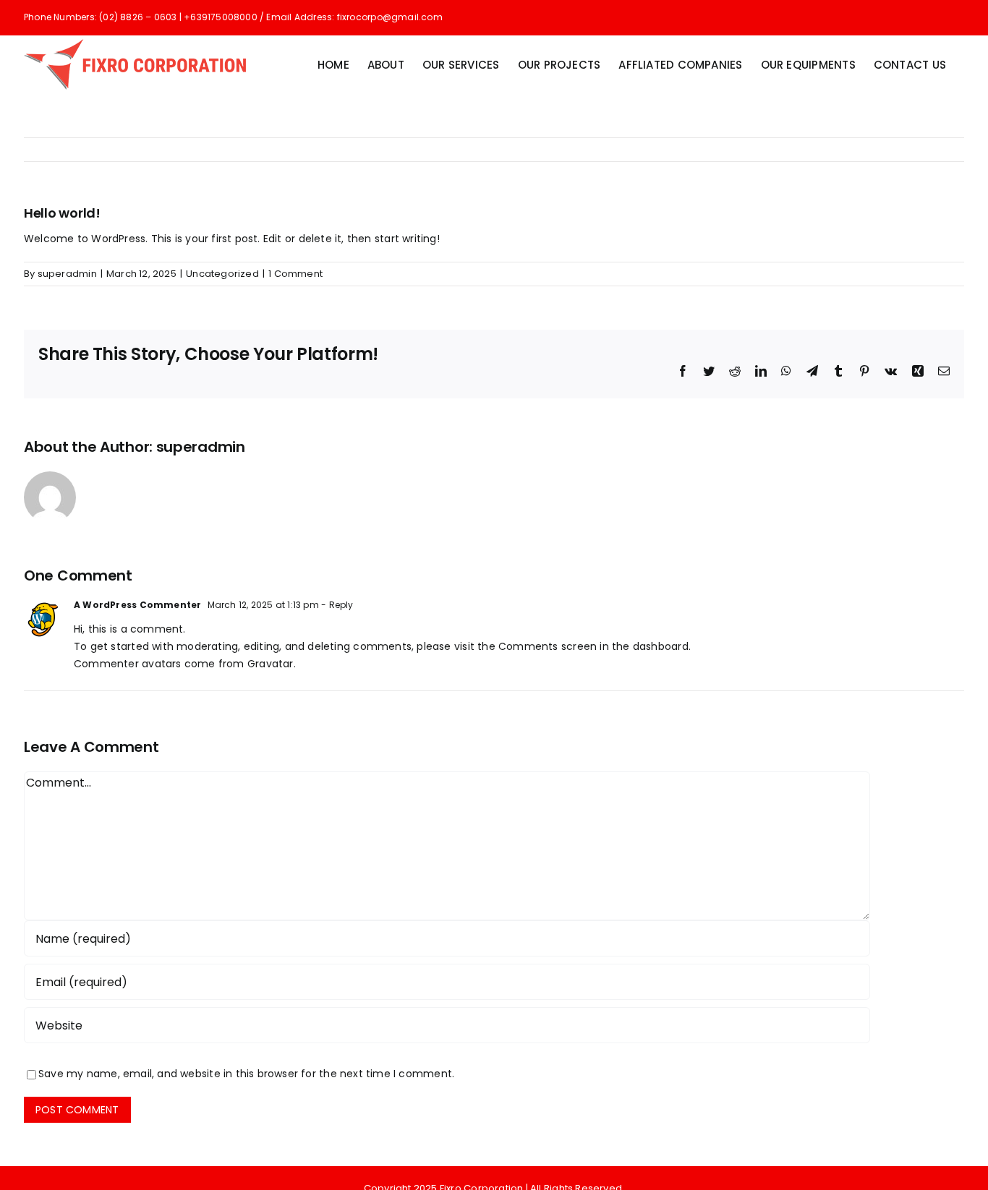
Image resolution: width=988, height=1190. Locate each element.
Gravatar (270, 663)
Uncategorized (222, 274)
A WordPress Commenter (137, 605)
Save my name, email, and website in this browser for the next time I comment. (246, 1073)
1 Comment (295, 274)
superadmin (67, 274)
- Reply (336, 605)
